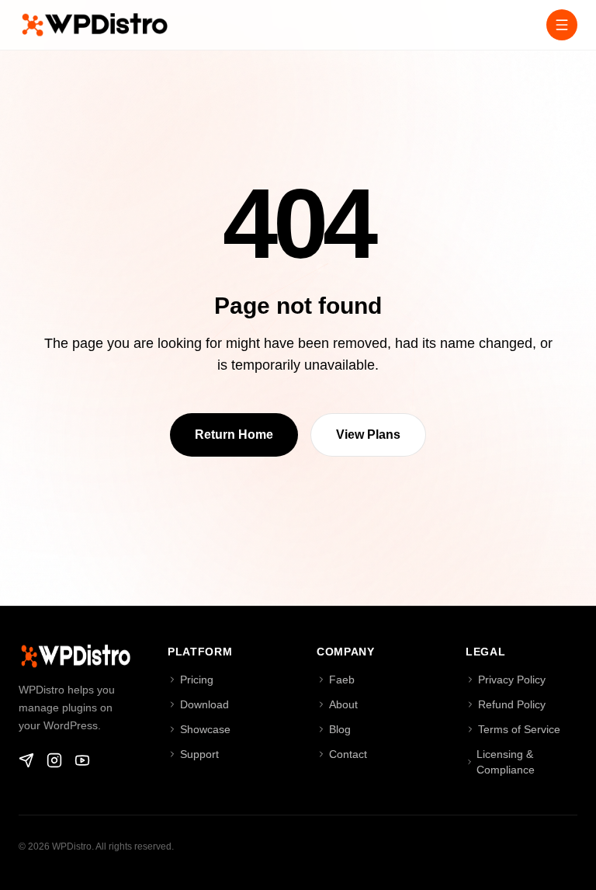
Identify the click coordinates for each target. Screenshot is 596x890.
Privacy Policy (512, 679)
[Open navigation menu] (561, 24)
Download (204, 704)
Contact (348, 754)
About (343, 704)
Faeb (342, 679)
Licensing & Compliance (505, 762)
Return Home (234, 434)
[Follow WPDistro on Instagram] (54, 760)
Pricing (196, 679)
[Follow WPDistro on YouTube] (82, 760)
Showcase (205, 729)
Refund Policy (512, 704)
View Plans (368, 434)
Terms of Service (519, 729)
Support (199, 754)
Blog (340, 729)
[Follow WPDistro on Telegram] (26, 760)
